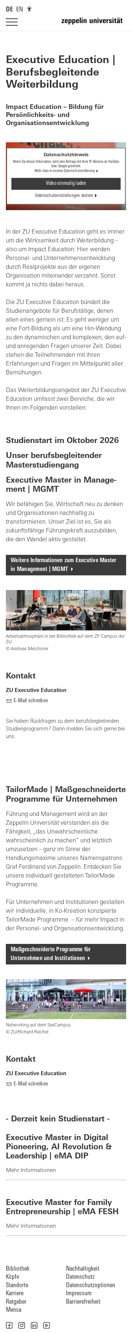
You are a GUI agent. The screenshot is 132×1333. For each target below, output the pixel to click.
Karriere (14, 1293)
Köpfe (12, 1277)
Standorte (17, 1285)
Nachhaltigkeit (82, 1269)
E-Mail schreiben (31, 701)
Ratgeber (16, 1302)
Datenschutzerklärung (79, 171)
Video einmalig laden (66, 184)
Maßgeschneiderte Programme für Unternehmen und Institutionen (51, 954)
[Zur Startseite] (94, 24)
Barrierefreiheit (83, 1302)
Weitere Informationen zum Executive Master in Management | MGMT (64, 565)
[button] (9, 1325)
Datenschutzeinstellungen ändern (64, 196)
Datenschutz (80, 1277)
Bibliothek (17, 1269)
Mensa (13, 1310)
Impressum (79, 1293)
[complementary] (29, 9)
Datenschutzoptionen (90, 1285)
